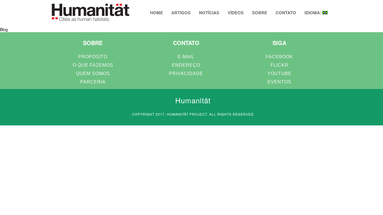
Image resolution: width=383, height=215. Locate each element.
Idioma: (313, 12)
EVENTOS (279, 82)
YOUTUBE (279, 73)
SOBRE (259, 12)
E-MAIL (186, 56)
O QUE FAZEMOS (93, 65)
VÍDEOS (236, 12)
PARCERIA (93, 82)
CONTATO (286, 12)
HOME (156, 12)
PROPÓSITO (92, 56)
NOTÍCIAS (209, 12)
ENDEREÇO (186, 65)
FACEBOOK (279, 56)
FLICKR (280, 65)
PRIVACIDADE (186, 73)
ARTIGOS (181, 12)
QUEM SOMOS (93, 73)
